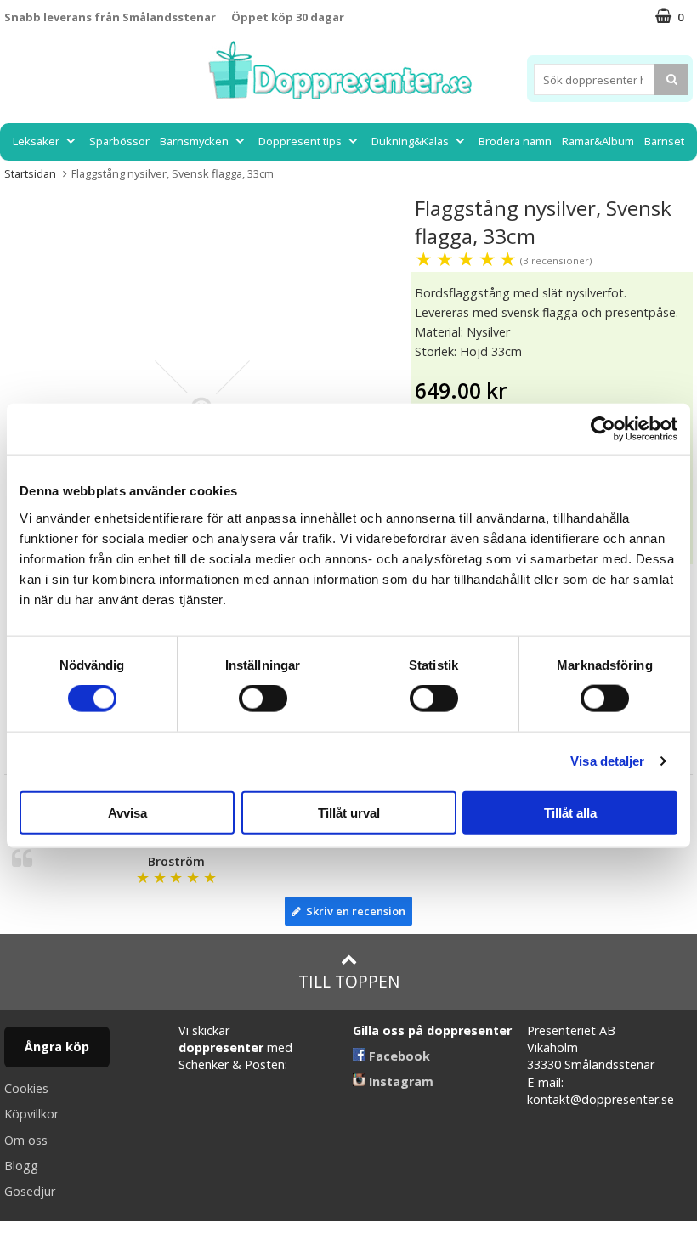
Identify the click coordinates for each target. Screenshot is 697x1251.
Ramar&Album (598, 141)
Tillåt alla (570, 812)
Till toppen (349, 981)
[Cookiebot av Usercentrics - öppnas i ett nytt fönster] (603, 429)
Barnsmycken (194, 141)
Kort (349, 179)
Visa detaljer (607, 761)
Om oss (26, 1140)
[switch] (263, 698)
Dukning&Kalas (410, 141)
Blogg (21, 1166)
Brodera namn (515, 141)
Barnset (664, 141)
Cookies (26, 1088)
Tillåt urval (349, 812)
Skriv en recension (353, 911)
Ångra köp (57, 1047)
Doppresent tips (300, 141)
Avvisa (127, 812)
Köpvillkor (31, 1114)
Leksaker (36, 141)
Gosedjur (29, 1191)
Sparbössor (119, 141)
